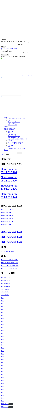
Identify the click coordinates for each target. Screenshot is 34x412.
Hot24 (2, 342)
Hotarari (10, 132)
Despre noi (7, 117)
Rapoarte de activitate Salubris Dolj (17, 139)
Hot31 (2, 362)
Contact (6, 150)
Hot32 (2, 365)
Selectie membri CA (13, 137)
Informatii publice (9, 129)
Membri (6, 126)
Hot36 (2, 377)
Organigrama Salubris (14, 122)
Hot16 (2, 318)
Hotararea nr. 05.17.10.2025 (8, 221)
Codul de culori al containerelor (16, 148)
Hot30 (2, 359)
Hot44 (2, 401)
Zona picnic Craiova (9, 128)
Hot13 (2, 309)
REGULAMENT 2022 (14, 143)
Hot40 (2, 389)
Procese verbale (12, 134)
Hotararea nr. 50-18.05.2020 (9, 268)
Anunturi (10, 131)
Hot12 (2, 306)
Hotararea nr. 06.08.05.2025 (8, 224)
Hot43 (2, 398)
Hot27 (2, 351)
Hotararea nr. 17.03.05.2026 (9, 187)
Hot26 (2, 348)
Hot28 (2, 354)
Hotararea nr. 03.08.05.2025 (8, 215)
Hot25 (2, 345)
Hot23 (2, 339)
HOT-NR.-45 (4, 404)
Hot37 (2, 380)
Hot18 (2, 324)
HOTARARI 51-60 (7, 251)
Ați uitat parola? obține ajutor (9, 48)
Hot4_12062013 (5, 283)
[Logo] (11, 95)
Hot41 (2, 392)
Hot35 (2, 374)
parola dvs (19, 44)
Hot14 (2, 312)
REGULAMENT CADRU (15, 142)
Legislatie (10, 145)
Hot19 (2, 327)
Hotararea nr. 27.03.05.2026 (9, 195)
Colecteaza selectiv (13, 147)
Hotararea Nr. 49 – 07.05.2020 (9, 266)
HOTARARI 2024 (11, 231)
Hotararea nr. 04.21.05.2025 (8, 218)
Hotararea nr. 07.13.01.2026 (9, 170)
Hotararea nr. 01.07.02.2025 (8, 210)
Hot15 (2, 315)
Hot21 (2, 333)
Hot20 (2, 330)
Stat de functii (11, 123)
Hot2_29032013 (5, 277)
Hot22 (2, 336)
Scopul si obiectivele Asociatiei (16, 118)
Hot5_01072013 (5, 286)
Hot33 (2, 368)
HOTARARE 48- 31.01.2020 (9, 263)
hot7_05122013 (5, 292)
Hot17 (2, 321)
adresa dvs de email (22, 53)
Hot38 (2, 383)
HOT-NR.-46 (4, 407)
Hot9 (2, 298)
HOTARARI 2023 (11, 236)
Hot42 (2, 395)
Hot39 (2, 386)
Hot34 (2, 371)
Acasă (2, 154)
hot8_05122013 (5, 295)
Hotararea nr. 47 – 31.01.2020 (9, 260)
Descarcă (10, 404)
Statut (9, 120)
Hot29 (2, 357)
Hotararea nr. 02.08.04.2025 (8, 212)
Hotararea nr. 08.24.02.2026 (9, 179)
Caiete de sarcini (12, 125)
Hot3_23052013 (5, 280)
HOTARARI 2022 (11, 241)
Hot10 (2, 301)
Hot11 (2, 303)
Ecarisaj (10, 140)
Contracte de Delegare (14, 136)
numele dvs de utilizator (23, 43)
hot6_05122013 (5, 289)
